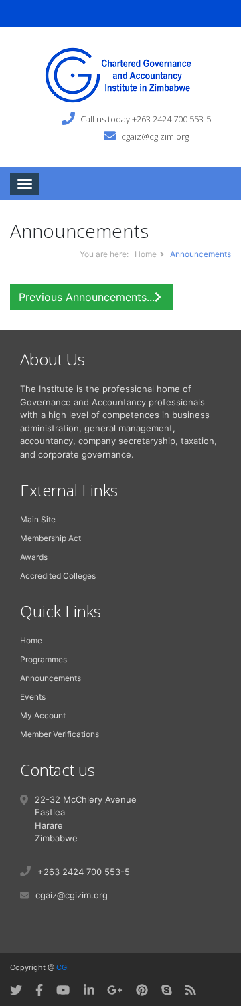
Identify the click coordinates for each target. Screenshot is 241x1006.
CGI (62, 967)
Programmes (43, 659)
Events (33, 697)
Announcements (50, 678)
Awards (34, 557)
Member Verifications (59, 734)
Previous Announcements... (87, 297)
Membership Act (50, 538)
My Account (43, 715)
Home (146, 254)
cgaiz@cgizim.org (155, 136)
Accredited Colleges (58, 576)
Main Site (38, 519)
